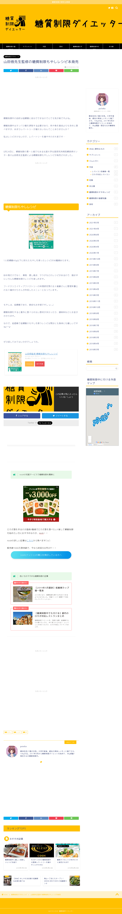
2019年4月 (102, 289)
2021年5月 (102, 222)
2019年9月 (102, 265)
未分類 (111, 46)
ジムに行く (102, 161)
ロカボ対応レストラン (104, 174)
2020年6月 (102, 234)
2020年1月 (102, 253)
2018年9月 (102, 313)
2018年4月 (103, 343)
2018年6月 (103, 331)
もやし (9, 732)
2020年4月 (102, 247)
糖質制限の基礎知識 (10, 47)
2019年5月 (102, 283)
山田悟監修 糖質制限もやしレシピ (41, 353)
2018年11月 (102, 301)
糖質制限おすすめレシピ (77, 47)
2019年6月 (102, 277)
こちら (30, 540)
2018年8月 (102, 319)
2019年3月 (102, 295)
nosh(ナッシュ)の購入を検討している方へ (41, 555)
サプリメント (27, 46)
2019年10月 (102, 259)
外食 (44, 46)
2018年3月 (103, 349)
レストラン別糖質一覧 (104, 171)
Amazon (29, 364)
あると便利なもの (103, 149)
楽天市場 (39, 364)
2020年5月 (102, 241)
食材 (61, 46)
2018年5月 (103, 337)
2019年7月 (102, 271)
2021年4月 (102, 229)
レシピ (18, 732)
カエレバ (38, 356)
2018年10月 (102, 307)
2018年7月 (103, 325)
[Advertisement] (41, 96)
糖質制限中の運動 (94, 47)
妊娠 (102, 180)
